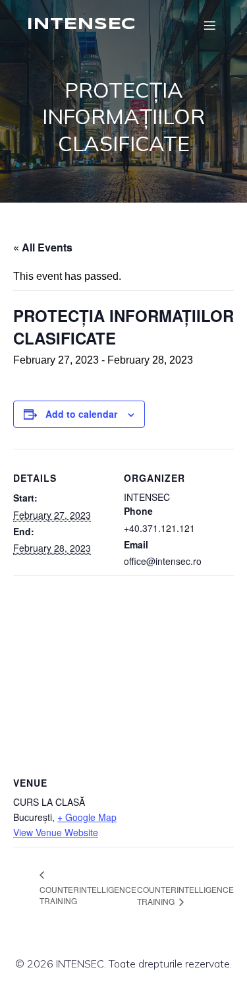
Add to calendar (81, 413)
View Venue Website (55, 832)
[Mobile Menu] (209, 25)
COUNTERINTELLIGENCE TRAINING (88, 895)
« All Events (42, 247)
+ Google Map (87, 817)
